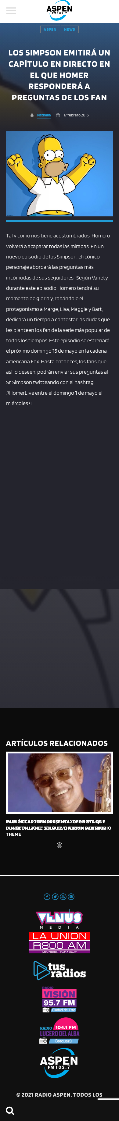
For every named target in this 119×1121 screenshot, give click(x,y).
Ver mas (59, 783)
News (69, 29)
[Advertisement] (59, 476)
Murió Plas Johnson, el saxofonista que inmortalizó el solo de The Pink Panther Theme (56, 828)
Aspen (50, 29)
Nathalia (44, 115)
